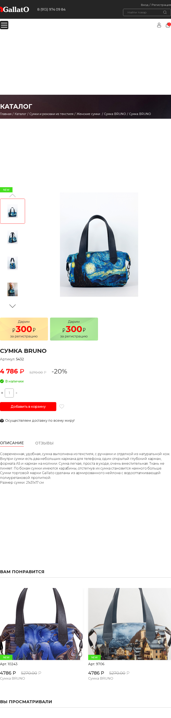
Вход (144, 5)
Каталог (20, 114)
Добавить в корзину (28, 407)
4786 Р (8, 673)
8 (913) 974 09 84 (51, 9)
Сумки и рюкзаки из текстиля (51, 114)
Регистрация (161, 5)
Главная (5, 114)
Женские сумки (89, 114)
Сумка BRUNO (115, 114)
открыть (37, 624)
